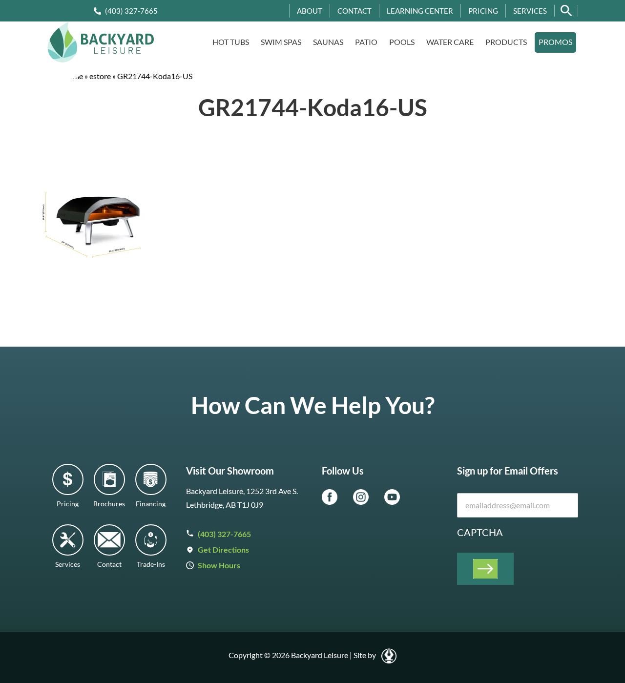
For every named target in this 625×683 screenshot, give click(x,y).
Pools (402, 41)
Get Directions (223, 549)
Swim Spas (281, 41)
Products (506, 41)
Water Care (450, 41)
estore (100, 76)
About (309, 10)
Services (530, 10)
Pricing (483, 10)
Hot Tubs (230, 41)
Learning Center (420, 10)
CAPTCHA (480, 532)
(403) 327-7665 (131, 10)
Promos (555, 41)
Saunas (328, 41)
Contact (354, 10)
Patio (366, 41)
